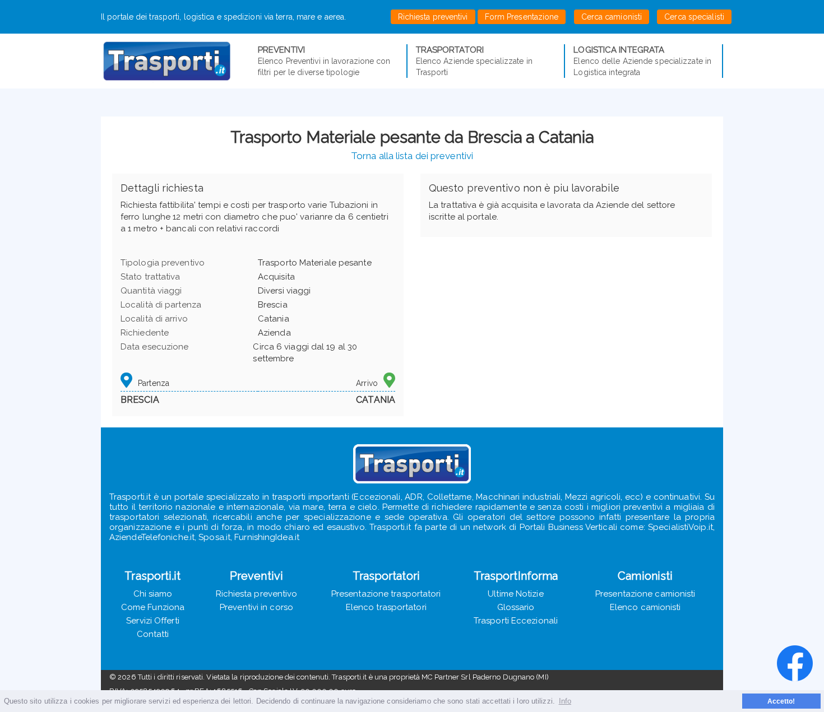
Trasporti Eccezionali (516, 621)
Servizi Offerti (152, 621)
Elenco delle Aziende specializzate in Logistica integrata (642, 61)
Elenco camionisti (645, 607)
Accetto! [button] (781, 701)
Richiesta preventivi (433, 16)
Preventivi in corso (256, 607)
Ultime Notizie (515, 594)
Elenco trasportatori (386, 607)
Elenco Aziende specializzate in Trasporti (474, 61)
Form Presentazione (522, 16)
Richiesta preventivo (257, 594)
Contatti (153, 634)
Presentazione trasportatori (386, 594)
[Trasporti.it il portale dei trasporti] (179, 61)
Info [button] (565, 701)
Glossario (516, 607)
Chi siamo (153, 594)
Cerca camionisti (611, 16)
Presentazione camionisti (645, 594)
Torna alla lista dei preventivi (412, 155)
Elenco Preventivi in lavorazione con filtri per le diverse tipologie (324, 61)
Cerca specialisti (694, 16)
